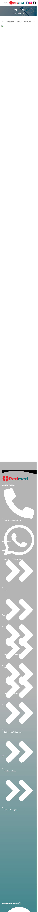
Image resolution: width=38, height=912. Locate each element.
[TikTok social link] (8, 546)
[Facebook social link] (3, 546)
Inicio (14, 13)
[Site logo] (16, 3)
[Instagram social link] (6, 546)
